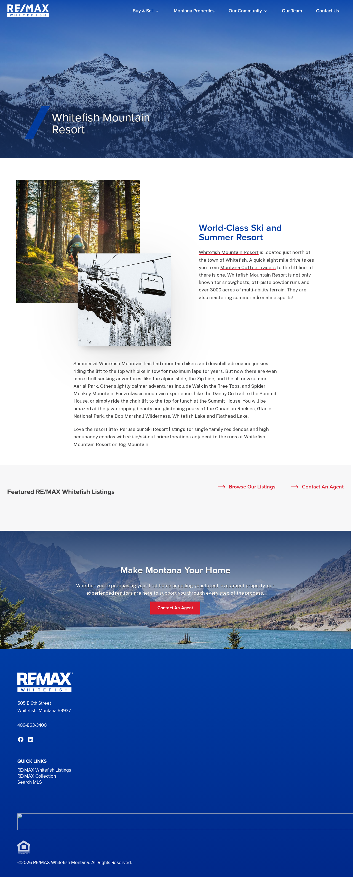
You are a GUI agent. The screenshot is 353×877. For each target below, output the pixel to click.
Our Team (292, 11)
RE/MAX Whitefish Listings (44, 770)
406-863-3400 (32, 725)
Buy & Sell (143, 11)
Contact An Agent (323, 486)
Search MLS (29, 782)
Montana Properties (194, 11)
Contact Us (327, 11)
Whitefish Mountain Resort (229, 252)
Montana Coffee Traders (248, 267)
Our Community (245, 11)
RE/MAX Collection (36, 776)
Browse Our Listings (252, 486)
